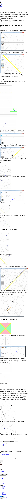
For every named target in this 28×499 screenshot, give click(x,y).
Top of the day (2, 474)
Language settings (2, 497)
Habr (4, 498)
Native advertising (4, 493)
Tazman (1, 6)
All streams (2, 0)
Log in (2, 478)
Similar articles (5, 474)
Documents (3, 488)
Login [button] (1, 4)
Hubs (2, 482)
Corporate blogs (3, 492)
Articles (3, 481)
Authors (3, 483)
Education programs (4, 494)
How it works (3, 486)
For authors (3, 487)
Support (6, 497)
